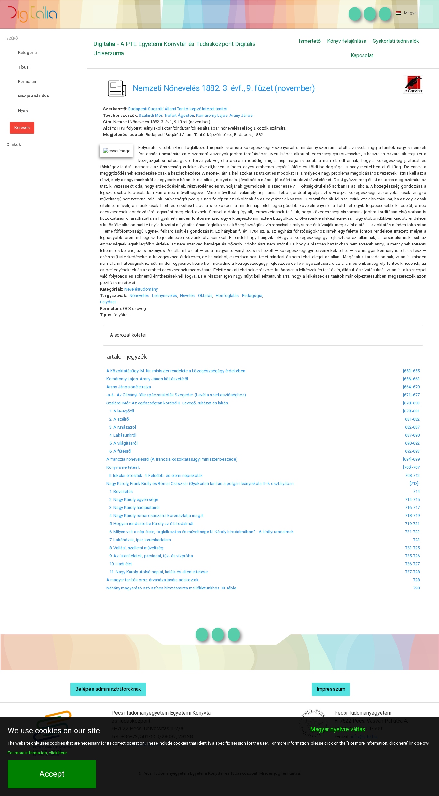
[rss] (383, 14)
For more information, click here (37, 752)
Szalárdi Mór (150, 115)
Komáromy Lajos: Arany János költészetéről (147, 378)
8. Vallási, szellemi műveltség (134, 547)
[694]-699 (411, 459)
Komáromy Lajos (212, 115)
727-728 (412, 571)
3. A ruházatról (121, 427)
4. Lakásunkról (121, 435)
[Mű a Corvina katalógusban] (413, 83)
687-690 (412, 435)
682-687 (412, 427)
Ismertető (310, 41)
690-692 (412, 443)
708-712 (412, 475)
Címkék (13, 144)
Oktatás (205, 295)
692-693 (412, 451)
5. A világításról (122, 443)
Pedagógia (252, 295)
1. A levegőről (120, 411)
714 (416, 491)
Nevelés (187, 295)
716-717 (412, 507)
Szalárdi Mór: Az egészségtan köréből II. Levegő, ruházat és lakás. (167, 403)
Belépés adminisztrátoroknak (108, 689)
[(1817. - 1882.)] (256, 115)
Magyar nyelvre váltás (337, 729)
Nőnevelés (139, 295)
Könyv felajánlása (346, 41)
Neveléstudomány (141, 289)
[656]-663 (411, 378)
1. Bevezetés (119, 491)
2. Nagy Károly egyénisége (132, 499)
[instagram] (353, 14)
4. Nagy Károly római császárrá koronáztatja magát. (155, 515)
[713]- (415, 483)
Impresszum (331, 689)
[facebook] (368, 14)
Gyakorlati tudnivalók (396, 41)
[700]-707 (411, 467)
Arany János (241, 115)
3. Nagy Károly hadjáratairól (133, 507)
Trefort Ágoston (179, 115)
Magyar (411, 12)
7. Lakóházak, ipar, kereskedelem (138, 539)
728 (416, 580)
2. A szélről (118, 419)
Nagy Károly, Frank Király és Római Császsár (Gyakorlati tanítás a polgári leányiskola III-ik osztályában (200, 483)
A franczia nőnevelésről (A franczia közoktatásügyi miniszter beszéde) (171, 459)
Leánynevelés (164, 295)
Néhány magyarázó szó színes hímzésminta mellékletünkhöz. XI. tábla (171, 588)
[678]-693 (411, 403)
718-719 (412, 515)
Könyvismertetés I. (123, 467)
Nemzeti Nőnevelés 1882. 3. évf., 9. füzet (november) (224, 88)
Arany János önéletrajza (128, 386)
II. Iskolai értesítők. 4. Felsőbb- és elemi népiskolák (154, 475)
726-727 (412, 563)
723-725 (412, 547)
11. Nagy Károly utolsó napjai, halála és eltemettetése (157, 571)
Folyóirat (108, 302)
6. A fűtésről (118, 451)
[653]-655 (411, 370)
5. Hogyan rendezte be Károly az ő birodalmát (149, 523)
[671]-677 (411, 395)
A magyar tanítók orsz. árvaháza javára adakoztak (152, 580)
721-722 (412, 531)
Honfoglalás (227, 295)
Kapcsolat (362, 55)
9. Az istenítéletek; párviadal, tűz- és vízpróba (149, 555)
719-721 (412, 523)
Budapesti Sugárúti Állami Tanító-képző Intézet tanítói (177, 108)
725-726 (412, 555)
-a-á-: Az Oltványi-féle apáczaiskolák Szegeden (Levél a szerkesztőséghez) (176, 395)
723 (416, 539)
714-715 (412, 499)
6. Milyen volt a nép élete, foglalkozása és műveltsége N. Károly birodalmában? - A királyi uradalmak (200, 531)
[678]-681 (411, 411)
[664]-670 (411, 386)
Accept (52, 774)
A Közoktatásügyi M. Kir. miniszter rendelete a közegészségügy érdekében (175, 370)
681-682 (412, 419)
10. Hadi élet (119, 563)
